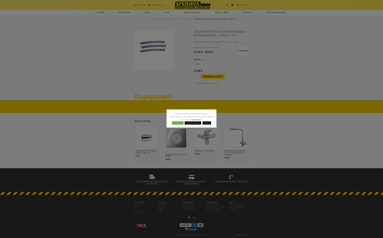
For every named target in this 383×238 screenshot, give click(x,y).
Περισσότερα (196, 120)
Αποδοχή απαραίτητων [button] (193, 123)
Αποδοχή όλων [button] (177, 123)
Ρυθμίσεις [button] (207, 123)
